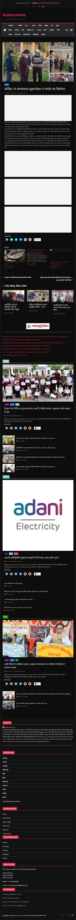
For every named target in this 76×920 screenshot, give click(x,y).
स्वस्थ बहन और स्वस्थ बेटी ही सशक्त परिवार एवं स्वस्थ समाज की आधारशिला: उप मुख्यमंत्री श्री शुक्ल (26, 352)
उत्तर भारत (5, 785)
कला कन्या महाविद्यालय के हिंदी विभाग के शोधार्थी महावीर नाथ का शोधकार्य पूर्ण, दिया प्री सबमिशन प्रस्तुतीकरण (43, 694)
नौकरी (58, 30)
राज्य (26, 25)
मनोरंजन (17, 30)
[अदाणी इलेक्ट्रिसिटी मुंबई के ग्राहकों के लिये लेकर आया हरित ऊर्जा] (38, 515)
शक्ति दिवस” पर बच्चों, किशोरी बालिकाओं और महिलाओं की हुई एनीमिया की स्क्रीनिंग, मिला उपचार (40, 457)
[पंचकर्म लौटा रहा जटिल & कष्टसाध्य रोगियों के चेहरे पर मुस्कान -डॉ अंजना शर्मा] (9, 439)
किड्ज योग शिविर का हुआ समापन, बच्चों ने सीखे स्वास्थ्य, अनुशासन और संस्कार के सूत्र (37, 410)
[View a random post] (71, 30)
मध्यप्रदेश (5, 758)
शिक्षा (23, 30)
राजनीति (20, 25)
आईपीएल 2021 (30, 30)
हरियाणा (4, 797)
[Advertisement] (37, 108)
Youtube (5, 850)
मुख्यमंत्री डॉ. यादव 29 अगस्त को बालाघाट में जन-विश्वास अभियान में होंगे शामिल (21, 340)
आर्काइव (43, 34)
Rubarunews (14, 14)
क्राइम (57, 25)
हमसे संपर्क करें (26, 34)
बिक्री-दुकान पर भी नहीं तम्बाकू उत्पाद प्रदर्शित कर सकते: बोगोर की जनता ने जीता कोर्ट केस (26, 591)
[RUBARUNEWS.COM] (9, 727)
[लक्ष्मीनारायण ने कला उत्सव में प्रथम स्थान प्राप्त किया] (62, 291)
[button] (14, 25)
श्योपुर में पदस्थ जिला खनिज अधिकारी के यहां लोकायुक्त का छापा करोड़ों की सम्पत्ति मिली (55, 278)
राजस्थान (6, 84)
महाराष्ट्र (16, 553)
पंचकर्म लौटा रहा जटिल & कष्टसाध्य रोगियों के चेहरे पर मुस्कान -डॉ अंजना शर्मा (35, 438)
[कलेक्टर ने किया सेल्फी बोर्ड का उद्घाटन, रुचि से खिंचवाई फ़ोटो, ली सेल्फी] (38, 257)
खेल (52, 25)
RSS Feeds (6, 846)
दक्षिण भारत (5, 781)
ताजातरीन (11, 25)
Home (4, 814)
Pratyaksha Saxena (21, 93)
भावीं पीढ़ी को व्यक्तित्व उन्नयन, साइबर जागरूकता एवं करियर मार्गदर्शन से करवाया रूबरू (34, 666)
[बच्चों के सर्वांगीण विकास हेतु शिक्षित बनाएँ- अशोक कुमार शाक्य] (9, 705)
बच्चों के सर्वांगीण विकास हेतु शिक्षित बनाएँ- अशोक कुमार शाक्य (31, 703)
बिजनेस (10, 30)
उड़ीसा (4, 789)
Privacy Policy (7, 834)
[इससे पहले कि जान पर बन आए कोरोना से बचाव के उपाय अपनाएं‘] (60, 255)
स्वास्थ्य (34, 25)
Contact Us (6, 826)
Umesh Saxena (18, 561)
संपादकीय (51, 30)
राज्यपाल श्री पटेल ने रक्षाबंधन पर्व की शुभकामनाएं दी (14, 355)
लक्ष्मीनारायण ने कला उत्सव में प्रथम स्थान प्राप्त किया (61, 307)
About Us (5, 830)
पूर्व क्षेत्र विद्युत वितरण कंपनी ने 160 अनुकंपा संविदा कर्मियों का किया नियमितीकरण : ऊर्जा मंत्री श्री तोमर (27, 349)
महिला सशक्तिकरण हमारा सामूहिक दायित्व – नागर (38, 305)
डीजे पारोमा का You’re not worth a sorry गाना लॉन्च (18, 607)
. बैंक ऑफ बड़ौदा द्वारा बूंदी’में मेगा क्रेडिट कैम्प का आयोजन (18, 599)
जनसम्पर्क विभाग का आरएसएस (11, 801)
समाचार (10, 34)
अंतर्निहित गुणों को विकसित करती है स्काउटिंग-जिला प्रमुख (11, 307)
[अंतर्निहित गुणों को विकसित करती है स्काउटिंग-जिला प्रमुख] (13, 291)
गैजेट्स (6, 553)
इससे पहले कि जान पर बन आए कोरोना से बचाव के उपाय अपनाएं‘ (59, 263)
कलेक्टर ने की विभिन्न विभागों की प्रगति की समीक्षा (18, 277)
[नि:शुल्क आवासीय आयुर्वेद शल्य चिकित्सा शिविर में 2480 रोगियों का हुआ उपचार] (9, 468)
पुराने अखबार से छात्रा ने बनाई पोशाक (13, 583)
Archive (5, 842)
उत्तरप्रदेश (5, 766)
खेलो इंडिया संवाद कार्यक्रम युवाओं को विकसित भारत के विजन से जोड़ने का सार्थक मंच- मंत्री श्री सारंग (26, 346)
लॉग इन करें (17, 34)
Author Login (7, 822)
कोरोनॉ (40, 25)
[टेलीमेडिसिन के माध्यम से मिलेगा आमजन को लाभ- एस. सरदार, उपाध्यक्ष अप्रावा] (9, 449)
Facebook (6, 854)
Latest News (6, 818)
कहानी (45, 30)
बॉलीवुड (46, 25)
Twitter (5, 858)
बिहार (4, 774)
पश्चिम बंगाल (5, 770)
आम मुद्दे (39, 30)
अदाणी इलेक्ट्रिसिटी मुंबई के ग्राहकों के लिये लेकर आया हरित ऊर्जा (31, 557)
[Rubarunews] (5, 30)
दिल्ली (4, 778)
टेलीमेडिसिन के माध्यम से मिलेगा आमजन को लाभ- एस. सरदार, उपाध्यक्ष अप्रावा (35, 448)
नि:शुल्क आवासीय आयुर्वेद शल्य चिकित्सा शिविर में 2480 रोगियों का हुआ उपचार (35, 467)
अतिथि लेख (35, 34)
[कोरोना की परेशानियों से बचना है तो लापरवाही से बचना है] (14, 255)
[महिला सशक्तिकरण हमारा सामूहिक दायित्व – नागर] (38, 291)
